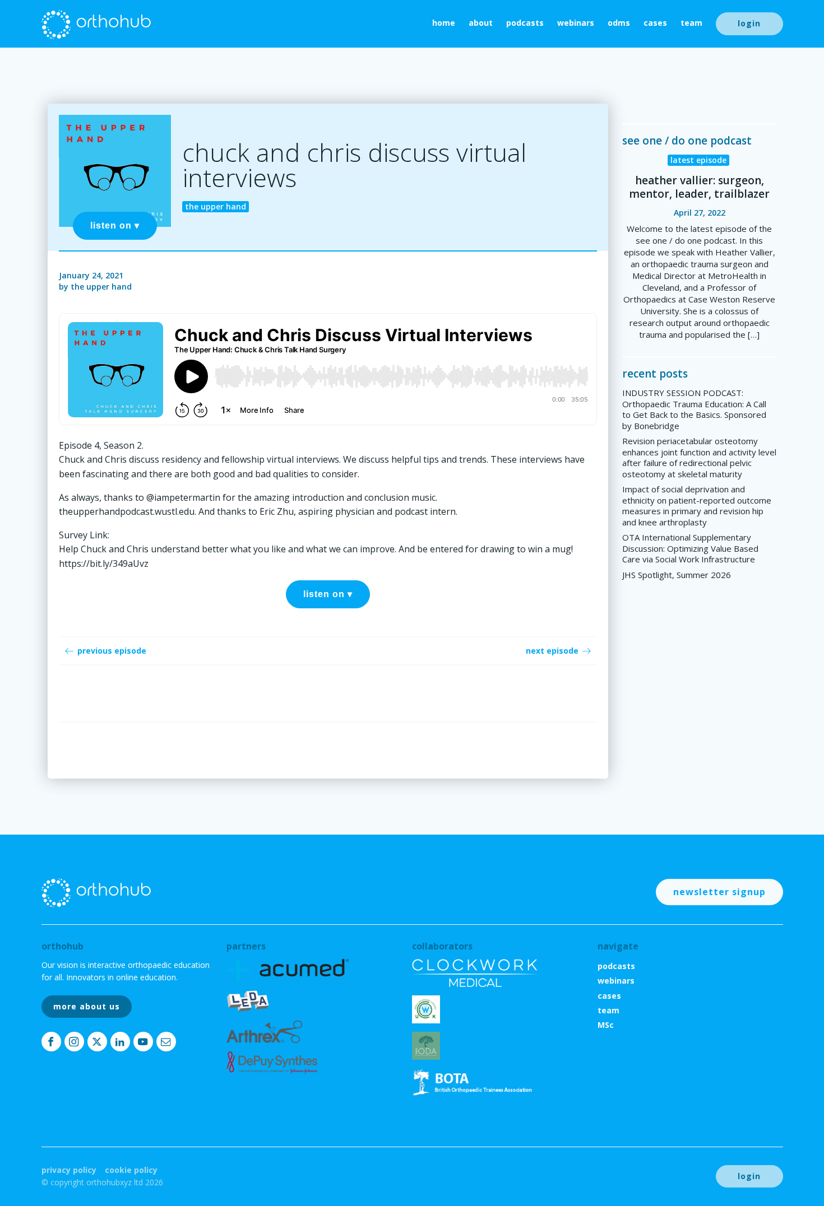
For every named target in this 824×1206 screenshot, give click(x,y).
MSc (606, 1024)
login (749, 23)
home (443, 22)
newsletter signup (719, 892)
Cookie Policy (131, 1170)
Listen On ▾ (115, 225)
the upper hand (101, 286)
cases (655, 22)
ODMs (619, 22)
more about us (86, 1006)
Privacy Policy (68, 1170)
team (691, 22)
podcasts (525, 22)
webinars (575, 22)
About (481, 22)
